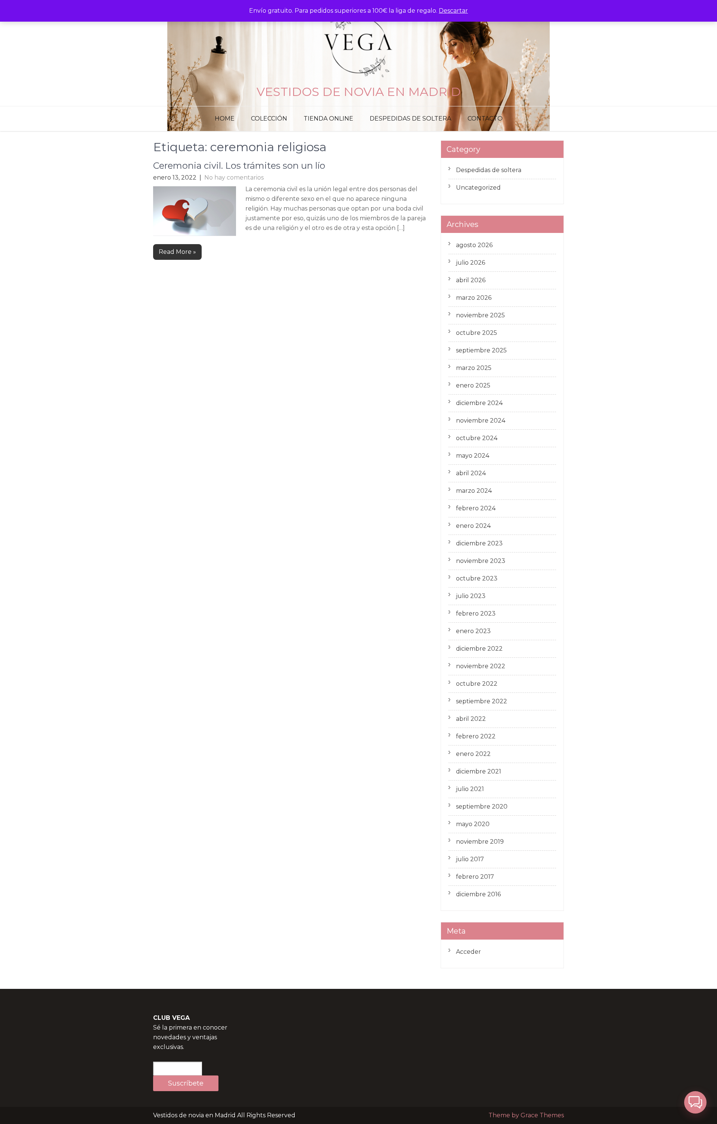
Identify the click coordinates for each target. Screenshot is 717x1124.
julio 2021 (470, 789)
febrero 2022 (476, 736)
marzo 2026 (473, 297)
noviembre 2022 (480, 666)
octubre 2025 (476, 332)
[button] (695, 1102)
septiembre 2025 (481, 350)
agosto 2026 (474, 245)
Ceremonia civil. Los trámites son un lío (239, 165)
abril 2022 (471, 718)
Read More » (177, 251)
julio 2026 (470, 262)
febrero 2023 (476, 613)
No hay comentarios (234, 177)
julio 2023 (470, 596)
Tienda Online (328, 118)
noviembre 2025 (480, 315)
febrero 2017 (475, 876)
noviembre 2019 (480, 841)
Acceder (468, 951)
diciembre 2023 (479, 543)
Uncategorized (478, 187)
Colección (269, 118)
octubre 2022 (476, 683)
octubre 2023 (476, 578)
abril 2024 (471, 473)
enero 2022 (473, 753)
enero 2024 (473, 525)
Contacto (485, 118)
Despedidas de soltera (410, 118)
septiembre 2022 (481, 701)
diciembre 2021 (478, 771)
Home (225, 118)
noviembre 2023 (480, 560)
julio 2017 (470, 859)
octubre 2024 (476, 438)
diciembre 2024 (479, 403)
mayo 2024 (472, 455)
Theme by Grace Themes (526, 1115)
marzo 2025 (473, 367)
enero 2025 (473, 385)
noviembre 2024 (480, 420)
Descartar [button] (453, 10)
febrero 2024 (476, 508)
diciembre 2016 (478, 894)
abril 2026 (470, 280)
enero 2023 (473, 631)
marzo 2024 (474, 490)
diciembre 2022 (479, 648)
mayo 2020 (473, 824)
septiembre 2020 (482, 806)
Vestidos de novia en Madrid (359, 91)
